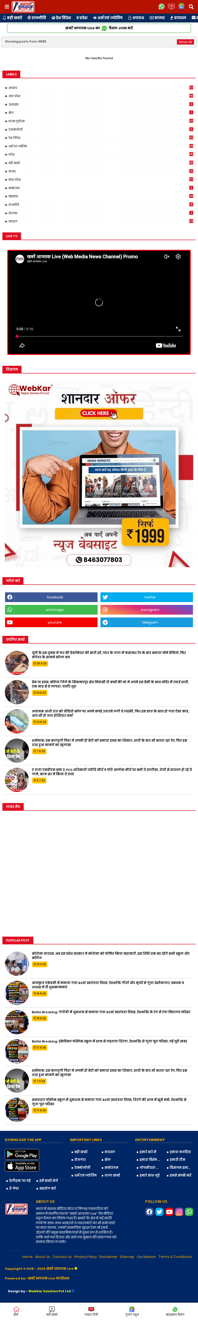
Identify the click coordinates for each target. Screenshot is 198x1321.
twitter (150, 597)
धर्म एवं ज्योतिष (110, 17)
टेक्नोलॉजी (100, 129)
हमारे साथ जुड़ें (150, 1175)
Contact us (62, 1256)
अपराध (138, 17)
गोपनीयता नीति (151, 1167)
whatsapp (55, 609)
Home (27, 1256)
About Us (42, 1256)
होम (16, 1315)
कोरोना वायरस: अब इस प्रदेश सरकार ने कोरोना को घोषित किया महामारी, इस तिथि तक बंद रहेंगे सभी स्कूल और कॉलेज (111, 956)
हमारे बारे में (148, 1152)
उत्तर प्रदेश (100, 96)
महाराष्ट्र (100, 196)
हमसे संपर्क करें (180, 1175)
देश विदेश (63, 17)
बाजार (159, 17)
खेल (100, 112)
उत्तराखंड (100, 104)
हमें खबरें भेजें (48, 1180)
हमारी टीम (177, 1159)
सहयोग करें (47, 1188)
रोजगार (100, 213)
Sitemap (127, 1256)
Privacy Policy (85, 1256)
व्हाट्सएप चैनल (175, 1315)
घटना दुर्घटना (100, 121)
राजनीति (38, 17)
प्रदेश (83, 17)
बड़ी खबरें (14, 17)
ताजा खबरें (112, 1175)
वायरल (179, 17)
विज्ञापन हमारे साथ (181, 1167)
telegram (150, 622)
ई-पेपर (14, 1188)
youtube (55, 622)
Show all (185, 42)
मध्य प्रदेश (100, 179)
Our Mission (146, 1256)
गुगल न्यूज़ (132, 1315)
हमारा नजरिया (180, 1152)
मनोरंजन (100, 188)
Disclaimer (108, 1256)
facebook (55, 597)
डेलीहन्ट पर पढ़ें (20, 1180)
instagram (150, 609)
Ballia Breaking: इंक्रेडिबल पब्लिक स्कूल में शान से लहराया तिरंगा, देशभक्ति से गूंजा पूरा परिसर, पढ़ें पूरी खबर (109, 1041)
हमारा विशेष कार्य (151, 1159)
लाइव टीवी (91, 1315)
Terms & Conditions (175, 1256)
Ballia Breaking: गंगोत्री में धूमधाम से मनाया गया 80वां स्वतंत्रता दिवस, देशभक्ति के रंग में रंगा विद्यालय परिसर (111, 1012)
